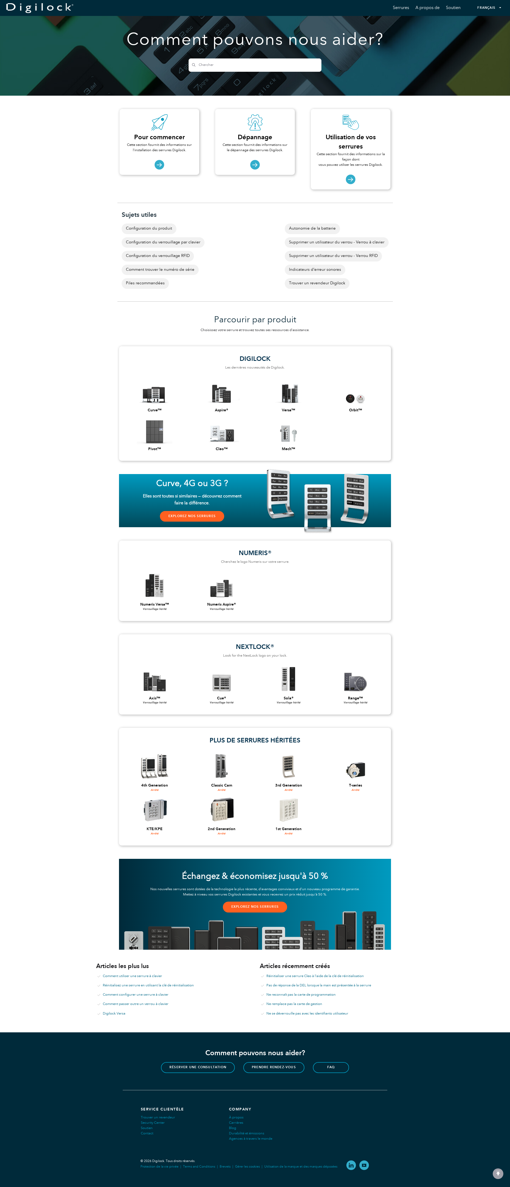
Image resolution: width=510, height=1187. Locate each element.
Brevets (225, 1166)
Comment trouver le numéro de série (160, 270)
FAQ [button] (331, 1067)
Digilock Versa (114, 1013)
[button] (498, 1173)
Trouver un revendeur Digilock (317, 283)
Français (486, 8)
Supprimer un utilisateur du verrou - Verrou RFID (333, 256)
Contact (147, 1133)
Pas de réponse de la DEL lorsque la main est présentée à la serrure (318, 985)
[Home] (39, 8)
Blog (232, 1128)
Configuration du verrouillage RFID (158, 256)
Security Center (153, 1123)
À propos (236, 1117)
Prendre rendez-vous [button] (274, 1067)
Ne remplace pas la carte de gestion (294, 1004)
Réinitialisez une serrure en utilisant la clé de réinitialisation (148, 985)
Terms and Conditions (199, 1166)
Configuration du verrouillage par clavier (163, 242)
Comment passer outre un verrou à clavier (135, 1004)
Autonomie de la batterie (312, 228)
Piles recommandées (145, 283)
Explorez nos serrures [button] (192, 516)
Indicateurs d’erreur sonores (315, 270)
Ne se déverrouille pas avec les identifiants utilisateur (307, 1013)
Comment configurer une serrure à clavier (135, 994)
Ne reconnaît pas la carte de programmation (301, 994)
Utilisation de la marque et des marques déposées (300, 1166)
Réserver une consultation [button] (197, 1067)
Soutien (147, 1128)
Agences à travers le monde (250, 1138)
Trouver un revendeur (158, 1117)
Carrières (236, 1123)
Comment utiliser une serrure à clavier (132, 976)
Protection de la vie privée (159, 1166)
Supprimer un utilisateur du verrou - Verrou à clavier (336, 242)
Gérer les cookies (247, 1166)
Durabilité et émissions (246, 1133)
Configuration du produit (149, 228)
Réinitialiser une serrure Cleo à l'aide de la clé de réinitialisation (315, 976)
